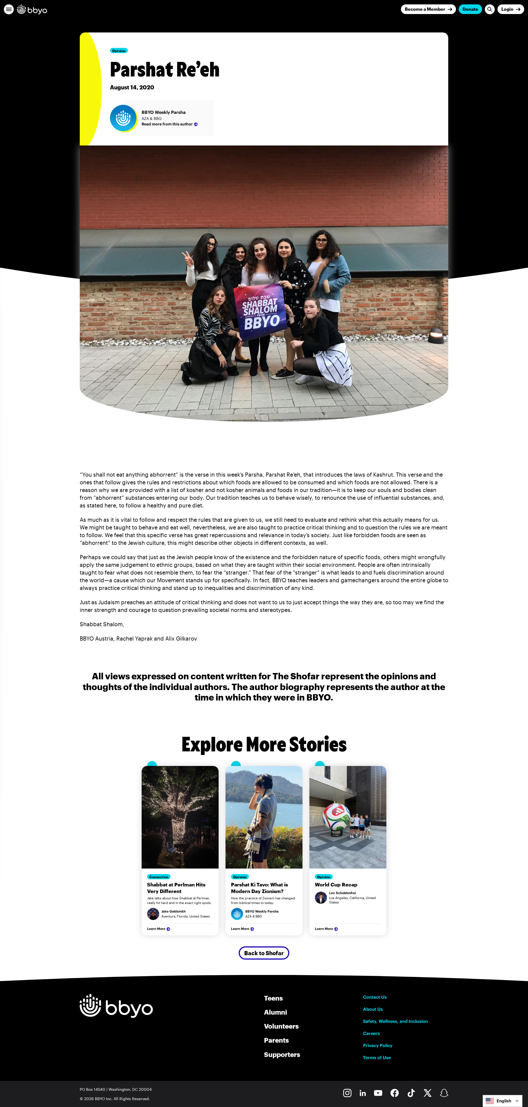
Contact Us (375, 997)
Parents (276, 1040)
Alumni (275, 1012)
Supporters (282, 1054)
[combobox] (502, 1101)
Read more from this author (167, 124)
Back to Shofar (264, 953)
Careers (371, 1033)
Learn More (156, 929)
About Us (373, 1009)
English (504, 1100)
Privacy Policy (377, 1045)
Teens (273, 998)
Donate (470, 9)
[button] (9, 9)
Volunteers (281, 1026)
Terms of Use (377, 1057)
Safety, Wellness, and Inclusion (395, 1021)
